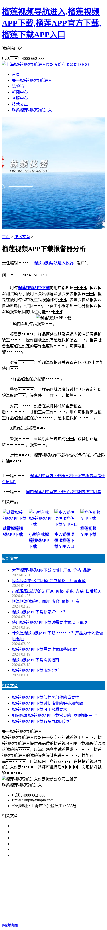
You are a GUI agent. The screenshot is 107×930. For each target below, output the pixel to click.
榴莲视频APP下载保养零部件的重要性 (45, 697)
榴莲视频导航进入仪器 (54, 263)
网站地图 (38, 909)
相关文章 (10, 686)
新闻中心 (20, 92)
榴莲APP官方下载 (69, 887)
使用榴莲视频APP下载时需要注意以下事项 (49, 622)
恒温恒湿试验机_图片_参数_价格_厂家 (46, 601)
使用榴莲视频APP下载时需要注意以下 (45, 838)
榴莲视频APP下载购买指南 (35, 660)
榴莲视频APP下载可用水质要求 (39, 709)
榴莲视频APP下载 (34, 288)
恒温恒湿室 (57, 893)
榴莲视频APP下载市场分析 (35, 670)
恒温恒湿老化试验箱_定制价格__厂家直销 (49, 581)
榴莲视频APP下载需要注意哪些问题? (44, 649)
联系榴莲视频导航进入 (32, 110)
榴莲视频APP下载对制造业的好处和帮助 (47, 703)
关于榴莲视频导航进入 (32, 80)
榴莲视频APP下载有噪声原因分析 (41, 721)
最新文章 (10, 558)
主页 (6, 237)
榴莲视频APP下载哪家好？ (43, 826)
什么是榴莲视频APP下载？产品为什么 (49, 832)
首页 (16, 74)
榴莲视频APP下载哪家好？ (39, 612)
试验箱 (18, 86)
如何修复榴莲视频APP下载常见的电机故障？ (55, 715)
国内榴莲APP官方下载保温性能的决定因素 (63, 492)
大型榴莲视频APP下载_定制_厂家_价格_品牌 (51, 570)
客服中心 (20, 98)
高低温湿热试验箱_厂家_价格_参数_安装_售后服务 (57, 591)
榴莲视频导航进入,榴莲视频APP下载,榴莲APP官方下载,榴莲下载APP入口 (51, 23)
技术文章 (20, 104)
